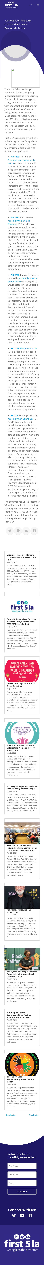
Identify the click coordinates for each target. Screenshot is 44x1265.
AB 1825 (15, 156)
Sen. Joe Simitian (28, 348)
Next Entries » (34, 1115)
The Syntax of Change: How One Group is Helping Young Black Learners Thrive (22, 974)
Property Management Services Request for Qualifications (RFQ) (22, 787)
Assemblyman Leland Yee (20, 418)
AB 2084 (15, 217)
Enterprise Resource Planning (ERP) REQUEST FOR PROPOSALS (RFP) (21, 557)
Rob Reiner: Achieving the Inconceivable (19, 911)
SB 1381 (15, 348)
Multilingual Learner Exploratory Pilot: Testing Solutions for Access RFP (19, 1015)
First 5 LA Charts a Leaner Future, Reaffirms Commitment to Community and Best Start (22, 848)
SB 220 (14, 415)
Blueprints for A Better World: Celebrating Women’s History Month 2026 (21, 748)
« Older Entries (9, 1115)
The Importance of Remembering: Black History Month (20, 1079)
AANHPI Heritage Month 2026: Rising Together (21, 684)
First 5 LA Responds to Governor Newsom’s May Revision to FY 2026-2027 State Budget (22, 621)
